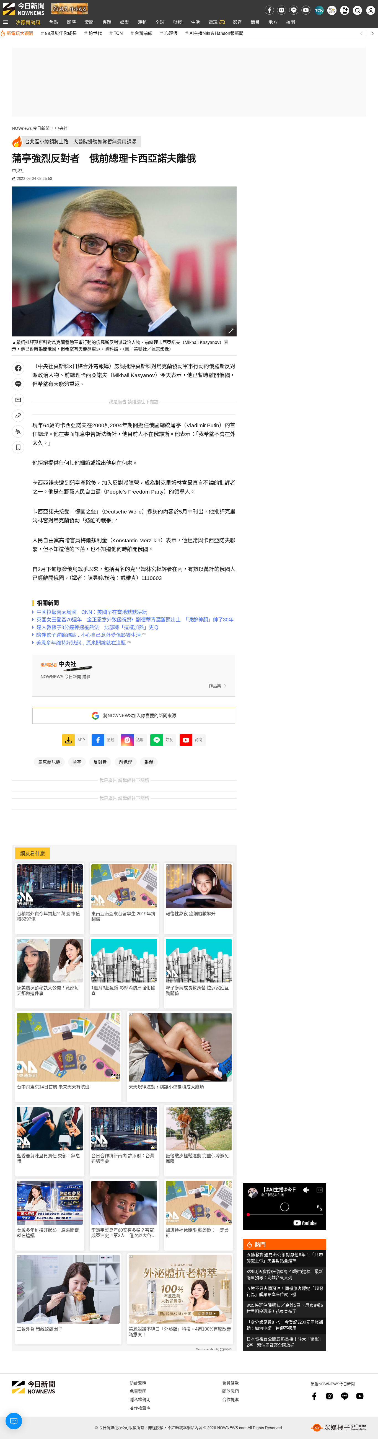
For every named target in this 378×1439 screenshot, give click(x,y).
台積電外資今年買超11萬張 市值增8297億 (48, 916)
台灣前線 (143, 33)
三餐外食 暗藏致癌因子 (39, 1329)
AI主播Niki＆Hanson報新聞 (217, 33)
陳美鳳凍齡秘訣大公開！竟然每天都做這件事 (48, 990)
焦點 (53, 22)
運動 (142, 22)
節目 (255, 22)
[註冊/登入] (370, 10)
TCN (118, 33)
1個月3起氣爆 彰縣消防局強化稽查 (123, 990)
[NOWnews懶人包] (331, 10)
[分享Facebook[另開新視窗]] (18, 368)
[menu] (5, 22)
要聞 (89, 22)
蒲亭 (77, 762)
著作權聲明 (140, 1408)
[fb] (269, 10)
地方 (272, 22)
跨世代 (95, 33)
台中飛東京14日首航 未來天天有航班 (53, 1087)
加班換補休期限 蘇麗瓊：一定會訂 (197, 1233)
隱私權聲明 (140, 1399)
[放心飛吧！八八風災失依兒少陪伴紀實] (69, 8)
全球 (160, 22)
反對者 (100, 762)
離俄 (148, 762)
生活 (195, 22)
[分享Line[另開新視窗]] (18, 384)
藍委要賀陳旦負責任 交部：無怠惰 (48, 1158)
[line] (293, 10)
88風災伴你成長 (61, 33)
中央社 (61, 128)
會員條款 (230, 1383)
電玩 (213, 22)
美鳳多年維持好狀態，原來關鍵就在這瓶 (48, 1233)
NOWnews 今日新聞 (31, 128)
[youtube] (305, 10)
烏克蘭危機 (49, 762)
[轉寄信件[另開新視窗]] (18, 400)
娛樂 (124, 22)
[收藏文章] (18, 447)
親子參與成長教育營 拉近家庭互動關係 (197, 990)
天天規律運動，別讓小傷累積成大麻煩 (166, 1087)
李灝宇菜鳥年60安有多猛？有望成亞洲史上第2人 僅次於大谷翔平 (123, 1233)
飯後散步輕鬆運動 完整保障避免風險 (197, 1158)
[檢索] (357, 10)
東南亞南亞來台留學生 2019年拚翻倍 (123, 916)
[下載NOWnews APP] (344, 10)
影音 (237, 22)
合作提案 (230, 1399)
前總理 (125, 762)
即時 (71, 22)
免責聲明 (138, 1391)
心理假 (171, 33)
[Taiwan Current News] (319, 10)
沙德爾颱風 (27, 22)
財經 (177, 22)
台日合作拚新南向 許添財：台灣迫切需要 (122, 1158)
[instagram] (281, 10)
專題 (106, 22)
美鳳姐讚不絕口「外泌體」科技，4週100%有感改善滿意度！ (180, 1332)
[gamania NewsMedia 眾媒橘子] (338, 1428)
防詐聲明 (138, 1383)
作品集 (215, 685)
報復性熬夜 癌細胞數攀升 (191, 913)
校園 (290, 22)
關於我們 (230, 1391)
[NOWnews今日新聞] (23, 8)
